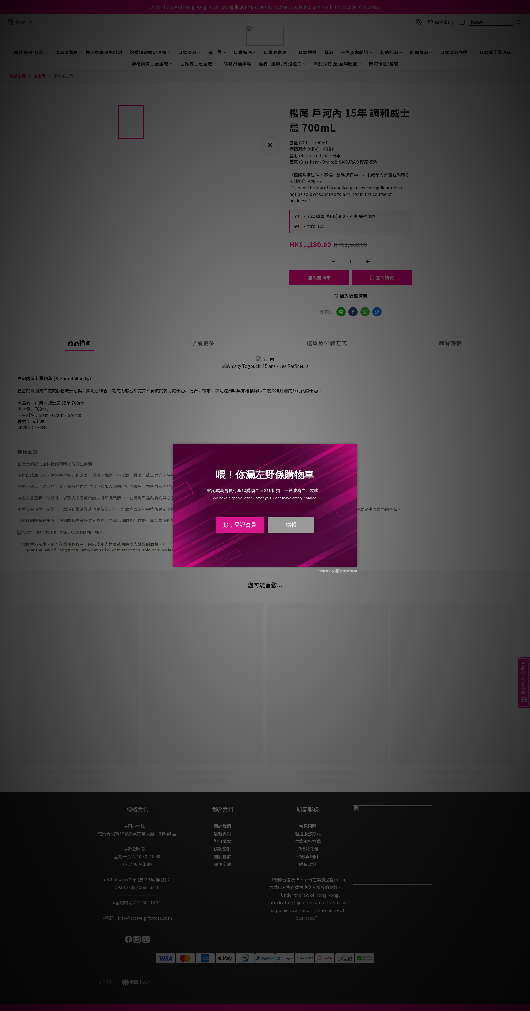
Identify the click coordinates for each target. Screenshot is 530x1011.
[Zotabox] (353, 561)
